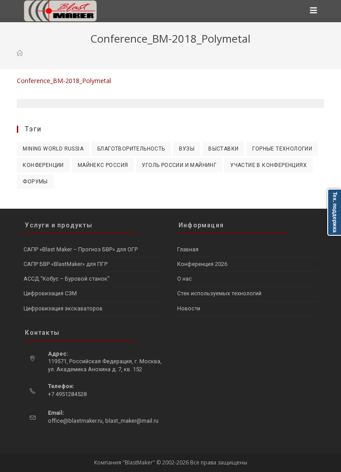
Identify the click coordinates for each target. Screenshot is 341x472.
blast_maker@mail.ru (132, 420)
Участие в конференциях (268, 165)
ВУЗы (187, 149)
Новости (188, 308)
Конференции (43, 165)
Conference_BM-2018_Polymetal (64, 80)
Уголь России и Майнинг (179, 165)
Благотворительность (131, 149)
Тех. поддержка (335, 212)
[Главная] (20, 53)
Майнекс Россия (103, 165)
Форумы (35, 181)
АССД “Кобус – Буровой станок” (66, 278)
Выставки (223, 149)
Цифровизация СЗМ (50, 293)
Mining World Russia (53, 149)
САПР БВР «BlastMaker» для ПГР (65, 264)
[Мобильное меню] (313, 11)
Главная (187, 249)
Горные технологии (282, 149)
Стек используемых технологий (219, 293)
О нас (184, 278)
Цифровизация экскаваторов (63, 308)
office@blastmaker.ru (75, 420)
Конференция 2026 (202, 264)
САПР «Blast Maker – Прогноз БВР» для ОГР (81, 249)
